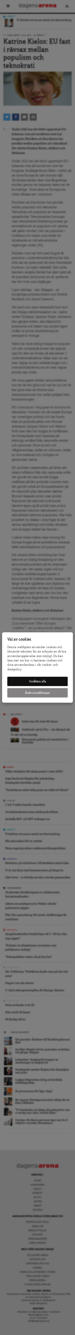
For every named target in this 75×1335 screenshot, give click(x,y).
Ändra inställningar (37, 692)
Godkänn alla (37, 681)
